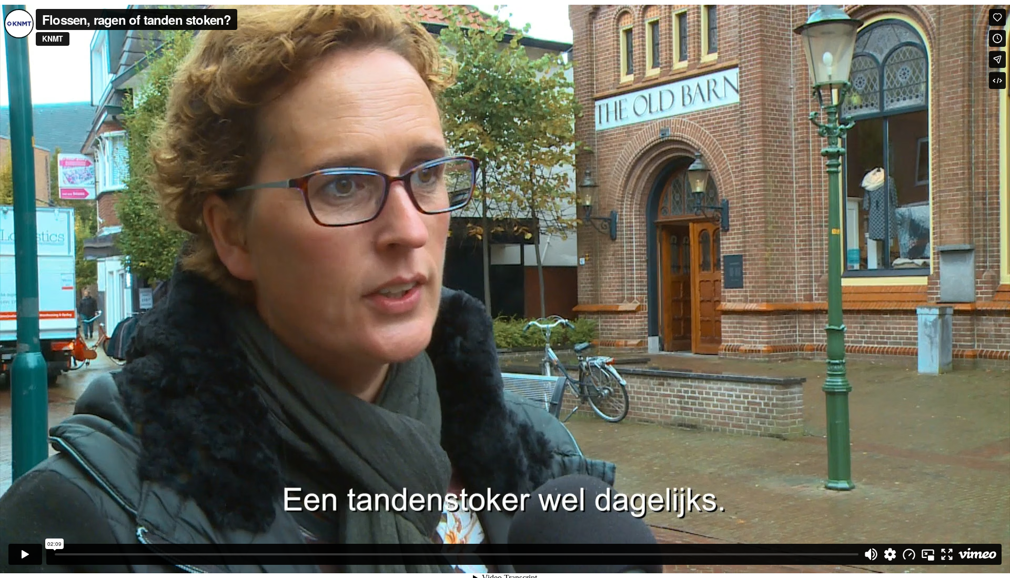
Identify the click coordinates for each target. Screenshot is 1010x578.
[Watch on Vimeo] (977, 554)
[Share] (997, 59)
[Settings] (890, 554)
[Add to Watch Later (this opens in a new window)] (997, 38)
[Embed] (997, 80)
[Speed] (909, 554)
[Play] (25, 554)
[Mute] (871, 554)
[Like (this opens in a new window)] (997, 17)
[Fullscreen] (946, 554)
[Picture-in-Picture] (928, 554)
